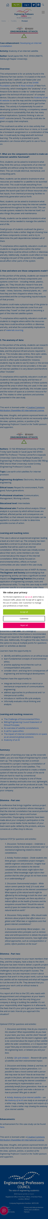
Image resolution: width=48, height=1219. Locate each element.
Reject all (24, 625)
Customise (24, 618)
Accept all (24, 612)
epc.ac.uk (28, 597)
